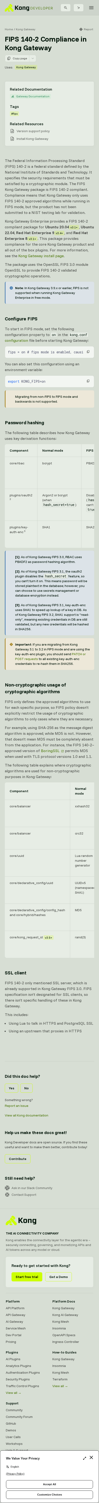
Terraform (60, 1379)
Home (9, 29)
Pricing (11, 1342)
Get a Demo (58, 1277)
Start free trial (27, 1277)
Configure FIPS (21, 319)
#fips (14, 113)
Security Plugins (18, 1379)
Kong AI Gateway (65, 1315)
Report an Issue (16, 1106)
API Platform (15, 1308)
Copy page (20, 58)
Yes (11, 1088)
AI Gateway (14, 1321)
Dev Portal (13, 1335)
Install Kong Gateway (32, 139)
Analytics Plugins (18, 1366)
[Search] (66, 8)
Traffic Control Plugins (22, 1386)
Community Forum (19, 1417)
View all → (13, 1393)
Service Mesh (16, 1328)
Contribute (17, 1159)
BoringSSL (50, 750)
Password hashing (24, 422)
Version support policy (33, 131)
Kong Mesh (60, 1321)
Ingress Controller (65, 1342)
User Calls (13, 1437)
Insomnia (59, 1328)
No (26, 1088)
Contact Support (24, 1194)
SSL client (15, 973)
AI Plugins (13, 1359)
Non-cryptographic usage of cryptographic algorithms (35, 688)
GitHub (11, 1423)
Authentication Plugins (23, 1372)
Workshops (14, 1443)
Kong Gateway (25, 29)
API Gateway (15, 1315)
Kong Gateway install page (41, 255)
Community (14, 1410)
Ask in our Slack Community (32, 1188)
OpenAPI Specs (63, 1335)
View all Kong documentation (26, 1115)
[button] (88, 352)
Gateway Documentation (33, 96)
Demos (11, 1430)
